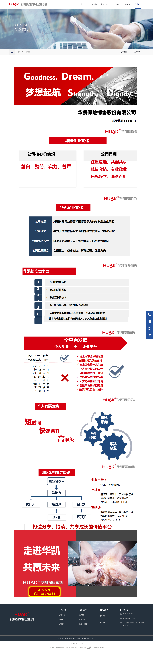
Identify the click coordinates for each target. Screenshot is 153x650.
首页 (19, 52)
